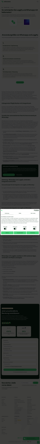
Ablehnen (7, 232)
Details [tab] (20, 213)
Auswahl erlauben (20, 232)
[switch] (15, 229)
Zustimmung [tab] (7, 213)
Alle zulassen (32, 232)
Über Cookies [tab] (33, 213)
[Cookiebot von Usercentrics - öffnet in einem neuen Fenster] (34, 210)
